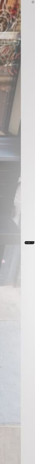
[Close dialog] (33, 2)
